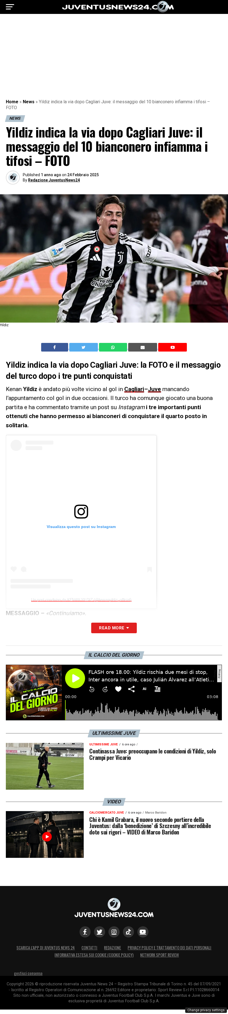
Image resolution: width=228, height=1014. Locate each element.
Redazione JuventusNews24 (54, 180)
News (28, 101)
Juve (154, 389)
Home (12, 101)
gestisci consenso (28, 973)
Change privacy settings (206, 1010)
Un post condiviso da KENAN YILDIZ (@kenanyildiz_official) (81, 599)
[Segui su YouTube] (142, 931)
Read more (111, 627)
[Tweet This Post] (84, 347)
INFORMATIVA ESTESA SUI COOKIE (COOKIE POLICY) (93, 955)
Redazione (112, 948)
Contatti (89, 948)
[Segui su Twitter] (99, 931)
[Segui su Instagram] (114, 931)
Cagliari (134, 389)
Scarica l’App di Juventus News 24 (45, 948)
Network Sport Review (159, 955)
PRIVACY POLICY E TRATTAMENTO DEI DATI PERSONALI (169, 948)
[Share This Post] (113, 347)
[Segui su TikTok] (128, 931)
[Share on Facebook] (55, 347)
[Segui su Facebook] (85, 931)
